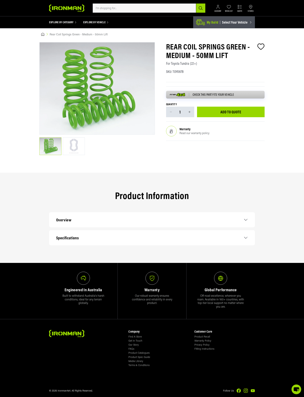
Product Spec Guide (139, 357)
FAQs (131, 348)
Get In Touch (135, 340)
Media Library (135, 361)
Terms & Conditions (139, 365)
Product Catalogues (139, 352)
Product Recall (202, 336)
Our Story (133, 344)
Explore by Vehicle (94, 22)
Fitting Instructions (204, 348)
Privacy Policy (202, 344)
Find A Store (135, 336)
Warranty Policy (202, 340)
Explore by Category (61, 22)
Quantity (171, 104)
